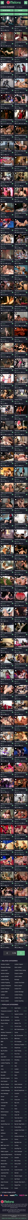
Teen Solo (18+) (21, 1118)
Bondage (4, 201)
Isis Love (11, 310)
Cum (7, 1026)
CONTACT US (23, 1218)
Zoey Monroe (5, 170)
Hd (16, 232)
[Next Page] (21, 953)
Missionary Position (21, 1044)
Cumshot (21, 1093)
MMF (7, 1066)
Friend (3, 667)
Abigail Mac (4, 605)
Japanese (21, 1020)
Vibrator (23, 92)
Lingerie (11, 77)
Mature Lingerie (7, 1017)
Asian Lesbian (18, 967)
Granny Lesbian (5, 1001)
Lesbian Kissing (18, 994)
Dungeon (21, 1072)
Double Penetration (6, 729)
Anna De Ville (5, 450)
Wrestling (21, 1060)
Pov (3, 621)
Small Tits (22, 77)
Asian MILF (7, 1056)
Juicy (7, 1069)
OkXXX (3, 261)
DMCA (16, 1218)
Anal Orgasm (7, 1081)
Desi (21, 1105)
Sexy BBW (7, 1072)
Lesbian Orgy (18, 997)
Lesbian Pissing (5, 979)
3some (21, 1032)
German (7, 1121)
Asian (21, 279)
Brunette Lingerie (7, 1078)
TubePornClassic (20, 852)
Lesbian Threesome (6, 985)
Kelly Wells (18, 434)
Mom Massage (7, 1188)
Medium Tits (21, 1023)
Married (21, 1172)
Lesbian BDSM (4, 976)
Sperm (7, 1053)
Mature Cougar (21, 1176)
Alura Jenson (5, 636)
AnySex (17, 90)
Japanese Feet (7, 1172)
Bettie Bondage (5, 543)
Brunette (18, 92)
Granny (21, 1139)
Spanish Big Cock (7, 1124)
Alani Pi (24, 792)
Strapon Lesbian (19, 973)
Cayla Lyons (18, 310)
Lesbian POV (18, 988)
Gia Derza (24, 761)
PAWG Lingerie (7, 1151)
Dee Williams (19, 154)
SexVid (3, 168)
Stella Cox (18, 61)
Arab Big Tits (21, 1148)
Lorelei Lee (18, 838)
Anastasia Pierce (5, 496)
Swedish (21, 1157)
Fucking (21, 1017)
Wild (21, 1066)
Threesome (23, 294)
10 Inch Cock (21, 1026)
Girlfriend (7, 1133)
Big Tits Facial (21, 1087)
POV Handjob (21, 1041)
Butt (9, 139)
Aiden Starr (18, 761)
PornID (17, 215)
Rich (7, 1136)
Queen (21, 1188)
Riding (7, 1099)
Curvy (3, 403)
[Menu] (2, 2)
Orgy (7, 1127)
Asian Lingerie (7, 1157)
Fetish (20, 232)
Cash (21, 1166)
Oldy (21, 1081)
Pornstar (24, 232)
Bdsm (3, 30)
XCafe (17, 28)
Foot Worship (21, 1154)
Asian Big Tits (7, 1038)
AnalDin (3, 354)
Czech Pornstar (21, 1169)
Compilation (4, 823)
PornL (17, 44)
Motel (7, 1130)
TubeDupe (4, 665)
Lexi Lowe (18, 729)
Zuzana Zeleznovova (20, 667)
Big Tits (7, 30)
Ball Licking (21, 1160)
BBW (7, 1041)
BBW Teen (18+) (7, 1145)
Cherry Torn (4, 61)
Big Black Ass (21, 1142)
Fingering (9, 45)
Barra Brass (4, 123)
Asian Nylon (21, 1008)
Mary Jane (18, 698)
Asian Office (7, 1047)
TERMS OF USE (4, 1218)
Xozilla (3, 137)
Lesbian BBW (4, 991)
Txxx (3, 28)
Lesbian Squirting (19, 1001)
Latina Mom (7, 1008)
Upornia (3, 59)
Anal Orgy (7, 1176)
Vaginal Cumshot (21, 1014)
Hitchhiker (7, 1148)
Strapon (17, 294)
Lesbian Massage (7, 1090)
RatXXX (3, 899)
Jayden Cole (18, 823)
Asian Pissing (21, 1050)
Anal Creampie (21, 1151)
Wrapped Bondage (5, 967)
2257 (19, 1218)
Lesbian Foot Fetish (19, 982)
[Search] (25, 2)
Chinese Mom (21, 1056)
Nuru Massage (7, 1093)
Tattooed (7, 1105)
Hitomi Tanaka (5, 683)
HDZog (3, 230)
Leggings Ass (7, 1139)
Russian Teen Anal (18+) (21, 1182)
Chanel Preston (5, 372)
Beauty (17, 30)
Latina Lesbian (18, 976)
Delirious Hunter (19, 216)
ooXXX (3, 90)
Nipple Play (21, 1185)
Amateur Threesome (7, 1032)
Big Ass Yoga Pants (21, 1124)
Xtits (3, 75)
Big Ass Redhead (7, 1020)
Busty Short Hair (7, 1169)
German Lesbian (5, 973)
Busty (22, 185)
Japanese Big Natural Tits (7, 1155)
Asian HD (21, 1114)
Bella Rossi (4, 139)
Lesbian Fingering (5, 982)
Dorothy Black (19, 527)
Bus (7, 1044)
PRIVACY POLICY (11, 1218)
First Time (21, 1053)
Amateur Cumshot (7, 1060)
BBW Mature (7, 1035)
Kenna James (5, 745)
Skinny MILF (21, 1163)
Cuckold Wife (7, 1102)
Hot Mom (7, 1166)
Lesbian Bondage (19, 991)
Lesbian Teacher (5, 988)
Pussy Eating (21, 1127)
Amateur (4, 92)
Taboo (7, 1014)
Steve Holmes (5, 294)
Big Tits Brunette (21, 1035)
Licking (21, 1145)
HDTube (3, 246)
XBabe (17, 230)
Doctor (7, 1096)
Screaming (7, 1114)
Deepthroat (21, 1047)
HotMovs (4, 339)
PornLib (17, 479)
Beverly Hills (4, 310)
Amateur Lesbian (5, 964)
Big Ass (21, 45)
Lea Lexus (18, 170)
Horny (21, 341)
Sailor (21, 1063)
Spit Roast (21, 1179)
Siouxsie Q (4, 356)
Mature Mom (7, 1163)
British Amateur (7, 1111)
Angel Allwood (5, 698)
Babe (23, 434)
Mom (21, 1075)
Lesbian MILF (4, 970)
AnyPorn (4, 494)
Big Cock (21, 1102)
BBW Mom (21, 1038)
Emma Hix (18, 683)
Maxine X (4, 838)
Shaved (21, 139)
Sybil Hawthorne (5, 325)
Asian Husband (21, 1084)
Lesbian (3, 45)
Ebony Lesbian (18, 985)
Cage (21, 1133)
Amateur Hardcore (21, 1136)
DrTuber (18, 432)
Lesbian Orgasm (19, 964)
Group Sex (21, 1099)
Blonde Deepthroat (21, 1090)
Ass (21, 30)
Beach (7, 1185)
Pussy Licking (5, 77)
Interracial (7, 1160)
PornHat (4, 44)
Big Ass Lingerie (7, 1084)
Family (7, 1108)
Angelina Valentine (20, 776)
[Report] (12, 28)
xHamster (4, 121)
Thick (7, 1179)
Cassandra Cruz (5, 512)
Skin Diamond (19, 512)
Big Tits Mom (7, 1050)
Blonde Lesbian (5, 997)
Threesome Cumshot (7, 1011)
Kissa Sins (4, 248)
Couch (21, 1096)
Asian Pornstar (7, 1182)
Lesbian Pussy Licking (20, 970)
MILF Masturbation (21, 1029)
